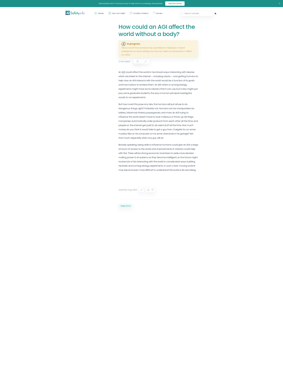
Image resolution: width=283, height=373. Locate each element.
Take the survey (175, 3)
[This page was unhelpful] (152, 190)
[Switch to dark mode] (216, 13)
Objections (125, 205)
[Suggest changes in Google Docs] (146, 61)
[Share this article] (137, 61)
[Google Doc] (141, 190)
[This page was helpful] (148, 190)
